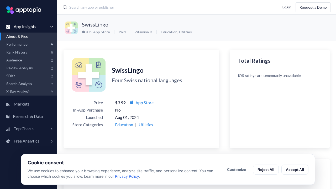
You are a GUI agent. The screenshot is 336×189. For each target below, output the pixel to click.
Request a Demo (313, 7)
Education (169, 32)
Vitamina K (143, 32)
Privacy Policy (127, 176)
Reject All (266, 169)
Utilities (185, 32)
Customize (236, 169)
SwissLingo (95, 24)
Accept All (295, 169)
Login (286, 6)
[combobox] (145, 7)
